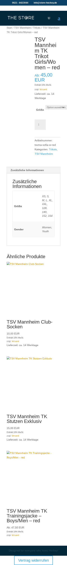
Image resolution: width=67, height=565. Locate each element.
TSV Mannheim (22, 27)
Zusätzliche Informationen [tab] (27, 170)
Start (9, 27)
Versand (43, 89)
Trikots (37, 27)
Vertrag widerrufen (33, 560)
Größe (40, 109)
